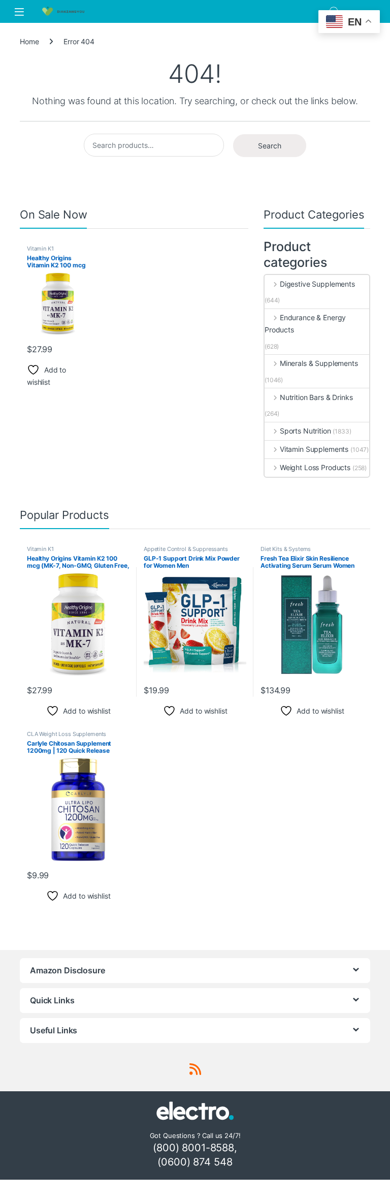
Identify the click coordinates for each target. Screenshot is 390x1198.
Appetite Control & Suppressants (186, 548)
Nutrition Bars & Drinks (316, 397)
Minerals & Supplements (319, 363)
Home (29, 41)
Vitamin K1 (40, 248)
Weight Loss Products (315, 467)
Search (269, 145)
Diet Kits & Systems (286, 548)
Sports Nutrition (305, 430)
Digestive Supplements (317, 284)
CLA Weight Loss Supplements (66, 734)
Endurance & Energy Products (305, 323)
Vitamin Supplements (314, 449)
